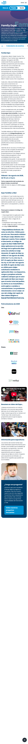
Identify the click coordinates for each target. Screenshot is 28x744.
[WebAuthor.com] (14, 380)
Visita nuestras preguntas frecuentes (12, 510)
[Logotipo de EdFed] (14, 314)
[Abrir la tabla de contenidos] (24, 740)
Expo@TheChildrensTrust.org (12, 298)
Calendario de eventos (15, 46)
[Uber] (14, 371)
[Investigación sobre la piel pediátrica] (14, 332)
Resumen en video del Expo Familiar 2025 (11, 404)
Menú (22, 3)
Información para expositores (12, 440)
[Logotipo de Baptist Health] (14, 353)
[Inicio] (2, 46)
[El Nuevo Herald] (14, 362)
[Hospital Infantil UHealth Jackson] (14, 341)
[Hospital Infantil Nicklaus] (14, 323)
